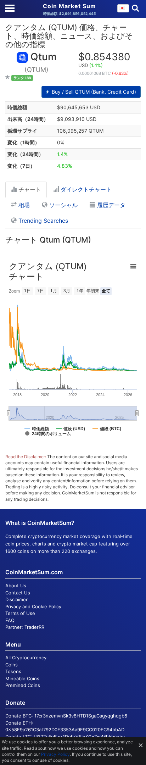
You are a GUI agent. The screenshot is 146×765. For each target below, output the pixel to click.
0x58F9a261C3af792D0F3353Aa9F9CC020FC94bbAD (64, 729)
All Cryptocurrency (25, 657)
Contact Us (17, 592)
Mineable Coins (22, 678)
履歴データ (110, 205)
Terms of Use (20, 613)
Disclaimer (16, 599)
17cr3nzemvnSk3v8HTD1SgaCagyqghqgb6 (80, 716)
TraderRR (34, 627)
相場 (23, 205)
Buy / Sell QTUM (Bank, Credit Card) (93, 92)
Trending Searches (42, 220)
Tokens (13, 671)
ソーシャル (62, 205)
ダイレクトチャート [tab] (85, 189)
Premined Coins (22, 685)
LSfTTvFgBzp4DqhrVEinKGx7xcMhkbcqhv (79, 736)
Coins (11, 664)
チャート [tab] (29, 189)
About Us (15, 585)
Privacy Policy (55, 754)
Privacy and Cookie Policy (33, 606)
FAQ (10, 620)
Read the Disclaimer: (25, 456)
